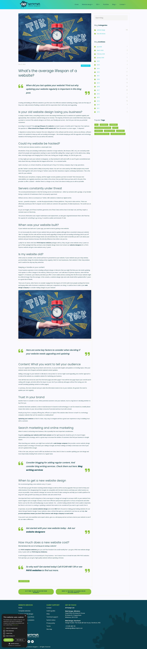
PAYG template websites (29, 549)
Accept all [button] (8, 640)
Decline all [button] (20, 640)
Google (115, 127)
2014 (98, 101)
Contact (48, 608)
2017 (98, 90)
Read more (15, 625)
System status (50, 620)
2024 (98, 65)
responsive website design (118, 133)
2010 (98, 112)
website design (85, 65)
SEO (96, 124)
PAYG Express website (44, 242)
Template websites (24, 611)
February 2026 (101, 54)
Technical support (52, 617)
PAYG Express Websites (39, 552)
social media (120, 130)
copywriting (99, 130)
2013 (98, 104)
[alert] (14, 630)
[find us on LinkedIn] (28, 641)
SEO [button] (97, 4)
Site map (49, 629)
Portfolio (106, 4)
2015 (98, 97)
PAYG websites (33, 570)
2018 (98, 86)
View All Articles (101, 33)
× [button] (25, 616)
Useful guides (50, 611)
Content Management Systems (103, 127)
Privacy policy (50, 623)
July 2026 (99, 46)
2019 (98, 83)
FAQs (48, 614)
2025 (98, 61)
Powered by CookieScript (14, 645)
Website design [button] (87, 4)
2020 (98, 79)
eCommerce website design (102, 133)
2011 (98, 108)
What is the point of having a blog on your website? (73, 591)
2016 (98, 94)
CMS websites (104, 124)
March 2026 (100, 50)
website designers (76, 245)
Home (77, 4)
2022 (98, 72)
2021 (98, 75)
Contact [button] (122, 4)
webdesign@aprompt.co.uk (73, 628)
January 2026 (100, 57)
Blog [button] (113, 4)
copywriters (113, 124)
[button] (14, 643)
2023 (98, 68)
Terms (48, 626)
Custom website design (25, 614)
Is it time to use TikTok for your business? (36, 591)
